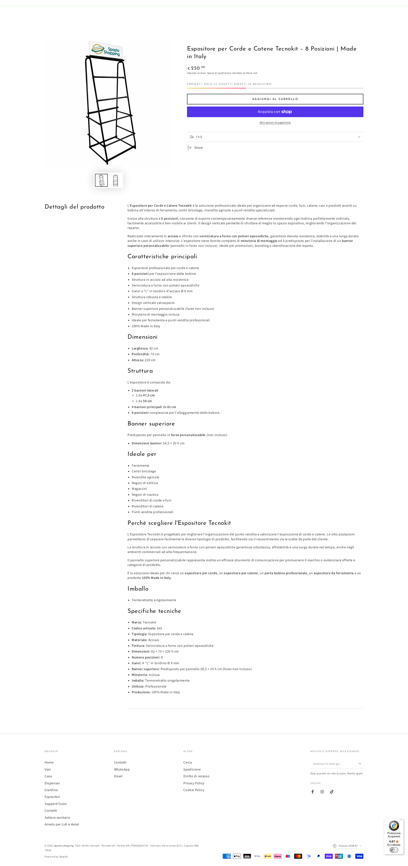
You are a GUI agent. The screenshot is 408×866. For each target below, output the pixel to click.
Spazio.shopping (64, 845)
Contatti (51, 810)
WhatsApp (122, 769)
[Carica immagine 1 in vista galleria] (101, 180)
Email (118, 776)
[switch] (394, 849)
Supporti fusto (56, 803)
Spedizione (192, 769)
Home (49, 762)
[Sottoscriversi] (360, 763)
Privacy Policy (193, 783)
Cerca (187, 762)
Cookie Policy (193, 790)
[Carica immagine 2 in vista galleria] (115, 180)
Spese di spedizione (219, 72)
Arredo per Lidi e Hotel (62, 824)
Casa (48, 776)
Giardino (51, 790)
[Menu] (401, 820)
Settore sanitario (57, 817)
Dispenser (52, 783)
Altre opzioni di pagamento (275, 122)
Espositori (52, 796)
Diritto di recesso (196, 776)
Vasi (48, 769)
